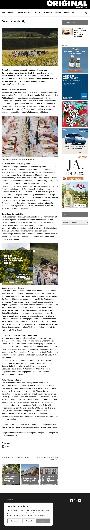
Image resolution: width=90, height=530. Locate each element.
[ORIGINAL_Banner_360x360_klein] (75, 141)
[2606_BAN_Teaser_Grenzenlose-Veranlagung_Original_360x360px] (75, 87)
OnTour (37, 12)
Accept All (43, 521)
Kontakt (58, 12)
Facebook (7, 446)
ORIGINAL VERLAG (24, 12)
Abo (3, 12)
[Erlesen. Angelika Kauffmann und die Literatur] (30, 474)
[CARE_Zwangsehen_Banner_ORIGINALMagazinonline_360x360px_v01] (75, 168)
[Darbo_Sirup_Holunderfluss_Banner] (75, 195)
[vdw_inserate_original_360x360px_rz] (75, 114)
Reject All (29, 521)
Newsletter (69, 12)
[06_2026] (16, 266)
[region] (28, 514)
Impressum (10, 499)
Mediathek (47, 12)
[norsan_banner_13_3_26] (75, 60)
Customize (14, 521)
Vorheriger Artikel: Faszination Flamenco (15, 457)
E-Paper (10, 12)
